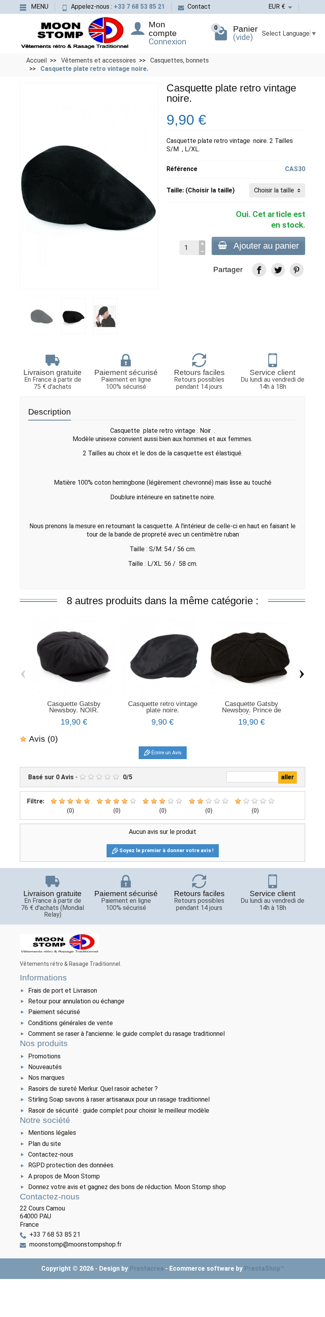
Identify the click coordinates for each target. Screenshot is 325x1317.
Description (49, 412)
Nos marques (46, 1077)
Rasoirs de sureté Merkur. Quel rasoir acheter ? (93, 1088)
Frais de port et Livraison (62, 990)
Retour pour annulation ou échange (76, 1001)
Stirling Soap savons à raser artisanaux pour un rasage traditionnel (119, 1099)
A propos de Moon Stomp (64, 1176)
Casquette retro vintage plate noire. (162, 707)
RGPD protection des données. (71, 1165)
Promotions (44, 1056)
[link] (259, 270)
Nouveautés (45, 1067)
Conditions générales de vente (70, 1023)
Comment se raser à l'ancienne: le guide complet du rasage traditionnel (126, 1033)
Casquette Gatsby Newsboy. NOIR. (74, 707)
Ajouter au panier (266, 246)
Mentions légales (52, 1132)
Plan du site (44, 1144)
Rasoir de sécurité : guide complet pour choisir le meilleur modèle (118, 1110)
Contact (198, 6)
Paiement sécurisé (54, 1012)
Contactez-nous (50, 1154)
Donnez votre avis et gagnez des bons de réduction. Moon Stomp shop (127, 1187)
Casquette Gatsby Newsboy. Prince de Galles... (251, 710)
